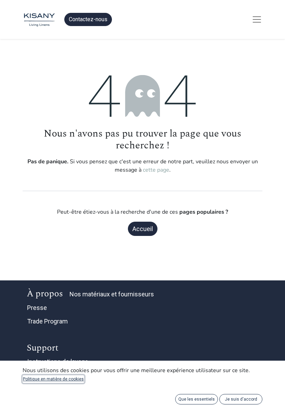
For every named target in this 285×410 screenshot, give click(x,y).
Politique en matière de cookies (53, 379)
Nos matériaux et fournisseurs (112, 294)
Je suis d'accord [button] (241, 399)
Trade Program (47, 321)
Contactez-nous (88, 19)
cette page (156, 170)
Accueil (142, 228)
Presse (37, 307)
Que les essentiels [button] (196, 399)
